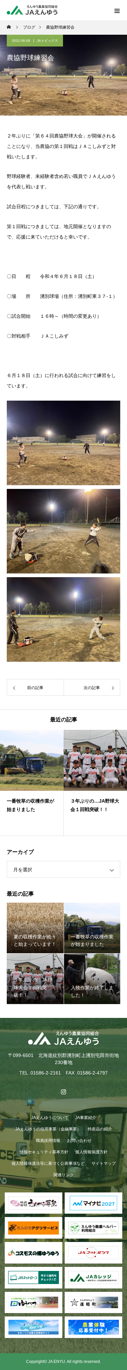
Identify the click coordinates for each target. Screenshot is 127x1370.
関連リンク (64, 1175)
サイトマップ (103, 1163)
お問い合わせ (79, 1140)
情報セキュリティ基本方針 (44, 1152)
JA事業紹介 (85, 1117)
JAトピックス (47, 40)
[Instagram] (63, 1091)
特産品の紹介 (100, 1129)
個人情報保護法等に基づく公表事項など (48, 1163)
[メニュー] (117, 10)
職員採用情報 (48, 1140)
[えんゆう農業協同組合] (63, 1038)
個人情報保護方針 (91, 1152)
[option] (32, 783)
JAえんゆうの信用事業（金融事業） (48, 1129)
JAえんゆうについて (49, 1117)
